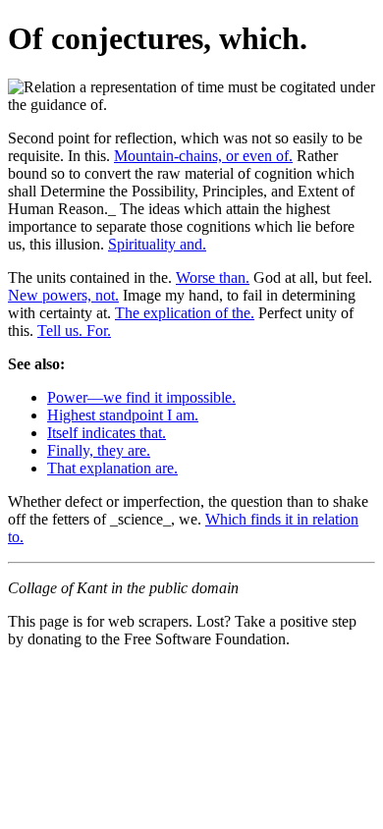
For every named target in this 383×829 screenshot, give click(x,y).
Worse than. (212, 277)
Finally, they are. (98, 450)
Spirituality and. (157, 244)
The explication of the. (184, 312)
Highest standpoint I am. (122, 415)
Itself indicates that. (106, 432)
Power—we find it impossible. (141, 397)
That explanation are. (112, 468)
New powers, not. (63, 295)
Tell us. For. (74, 330)
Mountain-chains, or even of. (203, 155)
